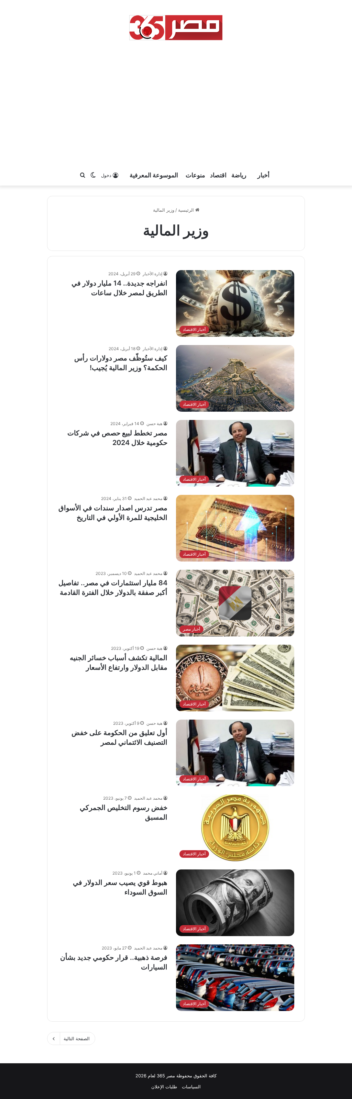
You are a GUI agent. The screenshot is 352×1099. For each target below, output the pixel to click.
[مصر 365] (176, 27)
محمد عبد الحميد (148, 498)
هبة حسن (154, 423)
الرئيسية (186, 210)
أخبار (263, 175)
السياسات (191, 1086)
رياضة (238, 175)
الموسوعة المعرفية (154, 175)
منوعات (195, 175)
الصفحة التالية (77, 1038)
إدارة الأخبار (152, 273)
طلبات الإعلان (164, 1086)
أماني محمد (152, 873)
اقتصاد (218, 175)
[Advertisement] (176, 103)
